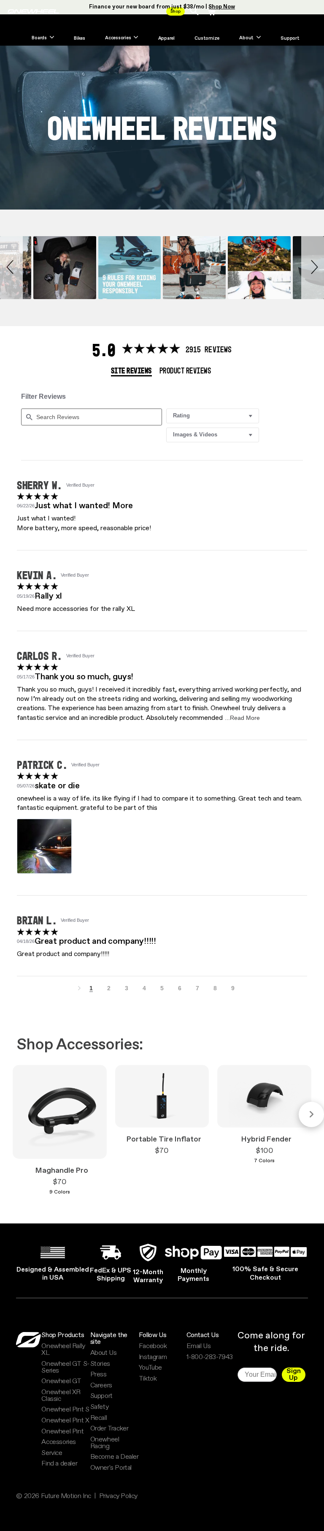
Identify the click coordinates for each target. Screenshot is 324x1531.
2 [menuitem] (109, 988)
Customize (206, 38)
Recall (98, 1418)
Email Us (198, 1346)
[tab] (131, 371)
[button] (11, 267)
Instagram (153, 1357)
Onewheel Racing (104, 1443)
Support (290, 38)
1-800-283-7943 (209, 1357)
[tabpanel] (162, 685)
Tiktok (148, 1379)
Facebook (153, 1346)
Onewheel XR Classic (61, 1396)
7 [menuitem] (197, 988)
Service (51, 1453)
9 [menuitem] (233, 988)
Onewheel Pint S (65, 1409)
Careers (101, 1385)
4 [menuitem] (144, 988)
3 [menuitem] (126, 988)
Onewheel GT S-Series (65, 1367)
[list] (162, 848)
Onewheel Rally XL (63, 1350)
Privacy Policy (118, 1496)
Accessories (58, 1442)
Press (98, 1374)
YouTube (150, 1368)
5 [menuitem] (162, 988)
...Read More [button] (242, 717)
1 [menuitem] (91, 988)
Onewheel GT (61, 1381)
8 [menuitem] (215, 988)
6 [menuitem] (179, 988)
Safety (99, 1407)
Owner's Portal (111, 1468)
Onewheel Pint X (65, 1420)
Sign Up (293, 1375)
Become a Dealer (114, 1457)
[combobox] (212, 416)
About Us (103, 1353)
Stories (100, 1364)
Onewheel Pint (62, 1431)
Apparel (166, 38)
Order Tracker (109, 1428)
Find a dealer (59, 1463)
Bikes (79, 38)
